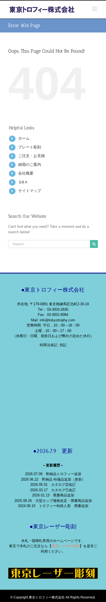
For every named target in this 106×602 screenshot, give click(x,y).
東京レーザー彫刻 (65, 546)
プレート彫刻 (29, 147)
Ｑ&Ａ (23, 182)
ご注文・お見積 (31, 156)
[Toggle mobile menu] (95, 9)
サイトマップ (29, 190)
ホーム (24, 138)
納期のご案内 (29, 164)
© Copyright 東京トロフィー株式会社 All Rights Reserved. (53, 597)
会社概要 (25, 173)
